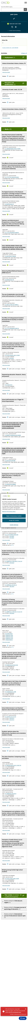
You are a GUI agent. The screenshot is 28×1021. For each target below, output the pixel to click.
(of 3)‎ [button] (12, 545)
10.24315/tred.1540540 (10, 256)
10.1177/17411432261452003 (12, 177)
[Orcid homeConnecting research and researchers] (5, 2)
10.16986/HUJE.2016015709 (11, 665)
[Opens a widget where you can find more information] (23, 1018)
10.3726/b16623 (8, 633)
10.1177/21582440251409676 (12, 232)
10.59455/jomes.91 (9, 204)
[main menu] (25, 2)
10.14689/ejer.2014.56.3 (10, 793)
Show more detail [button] (6, 72)
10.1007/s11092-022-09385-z (12, 304)
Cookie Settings (14, 524)
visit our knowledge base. (15, 1012)
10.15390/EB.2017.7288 (10, 691)
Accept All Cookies (14, 520)
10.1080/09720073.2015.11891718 (13, 765)
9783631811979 (9, 638)
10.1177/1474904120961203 (11, 534)
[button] (24, 53)
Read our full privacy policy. (9, 511)
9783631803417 (9, 639)
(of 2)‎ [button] (12, 594)
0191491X (11, 358)
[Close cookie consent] (25, 495)
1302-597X (11, 586)
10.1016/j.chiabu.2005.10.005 (12, 878)
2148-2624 (11, 562)
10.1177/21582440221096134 (12, 328)
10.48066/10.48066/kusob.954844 (13, 435)
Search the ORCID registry (6, 6)
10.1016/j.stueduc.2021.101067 (12, 355)
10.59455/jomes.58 (9, 279)
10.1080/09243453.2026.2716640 (12, 148)
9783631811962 (9, 635)
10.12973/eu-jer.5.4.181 (10, 716)
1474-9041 (11, 536)
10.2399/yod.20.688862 (10, 484)
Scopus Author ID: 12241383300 (10, 47)
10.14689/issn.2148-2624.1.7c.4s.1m (13, 561)
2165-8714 (11, 718)
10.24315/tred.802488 (10, 460)
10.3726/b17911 (8, 384)
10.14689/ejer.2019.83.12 (11, 585)
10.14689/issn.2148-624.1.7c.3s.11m (13, 611)
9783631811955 (9, 636)
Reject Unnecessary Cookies (13, 516)
